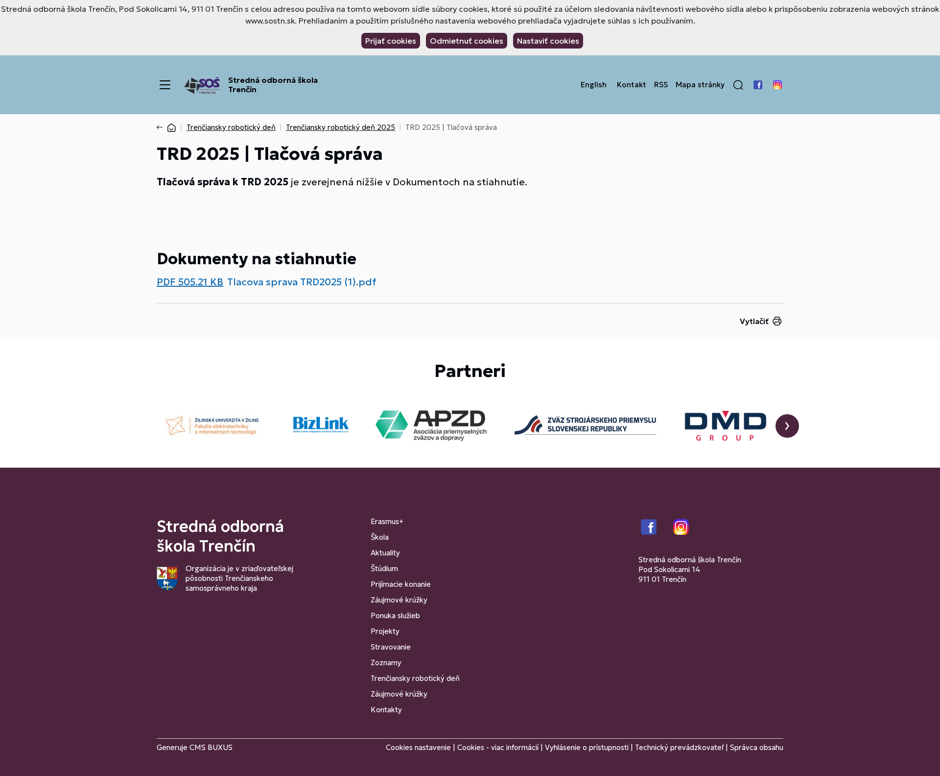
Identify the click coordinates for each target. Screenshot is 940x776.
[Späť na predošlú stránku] (161, 127)
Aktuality (385, 552)
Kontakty (386, 709)
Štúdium (384, 568)
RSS (661, 84)
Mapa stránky (700, 84)
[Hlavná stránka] (171, 127)
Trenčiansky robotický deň (231, 127)
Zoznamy (386, 662)
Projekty (385, 631)
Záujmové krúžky (399, 599)
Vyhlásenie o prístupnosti (587, 747)
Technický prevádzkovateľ (679, 747)
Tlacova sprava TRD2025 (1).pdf (301, 281)
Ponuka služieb (395, 615)
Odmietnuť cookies (466, 41)
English (594, 84)
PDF (190, 281)
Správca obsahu (756, 747)
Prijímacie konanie (401, 584)
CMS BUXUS (211, 747)
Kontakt (631, 84)
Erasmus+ (387, 521)
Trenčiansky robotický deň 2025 (340, 127)
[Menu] (165, 85)
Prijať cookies (390, 41)
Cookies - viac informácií (498, 747)
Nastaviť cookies (548, 41)
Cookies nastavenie (418, 747)
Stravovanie (391, 646)
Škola (380, 537)
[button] (738, 85)
